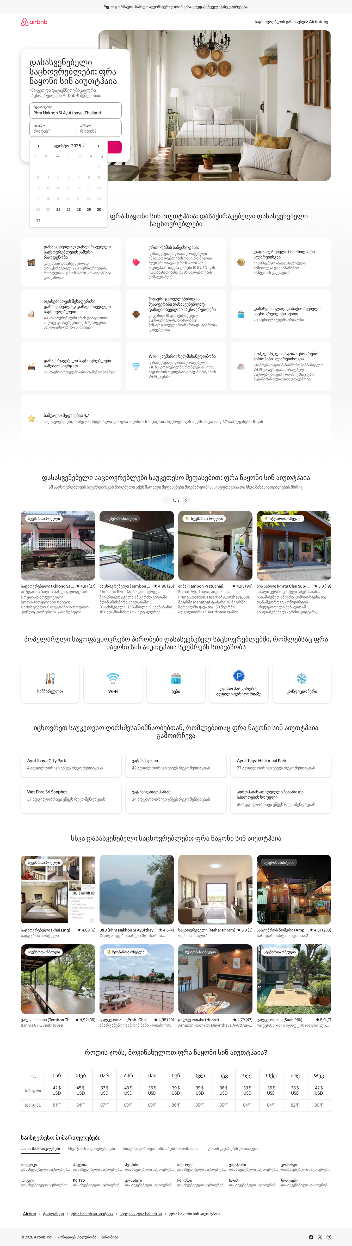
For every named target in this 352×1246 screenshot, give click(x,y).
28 (79, 209)
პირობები (109, 1237)
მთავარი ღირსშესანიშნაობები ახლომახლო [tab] (160, 1148)
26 (58, 209)
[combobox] (76, 113)
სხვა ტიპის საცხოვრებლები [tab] (91, 1148)
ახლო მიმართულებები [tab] (40, 1148)
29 (89, 209)
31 (38, 220)
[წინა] (166, 500)
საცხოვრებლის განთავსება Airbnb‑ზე (291, 21)
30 (99, 209)
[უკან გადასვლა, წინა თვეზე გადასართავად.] (38, 145)
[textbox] (52, 131)
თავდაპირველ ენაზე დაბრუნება (220, 6)
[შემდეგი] (186, 500)
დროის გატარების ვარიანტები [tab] (232, 1148)
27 (68, 209)
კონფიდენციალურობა (77, 1237)
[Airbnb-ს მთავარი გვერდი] (34, 22)
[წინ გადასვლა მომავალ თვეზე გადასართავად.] (98, 145)
